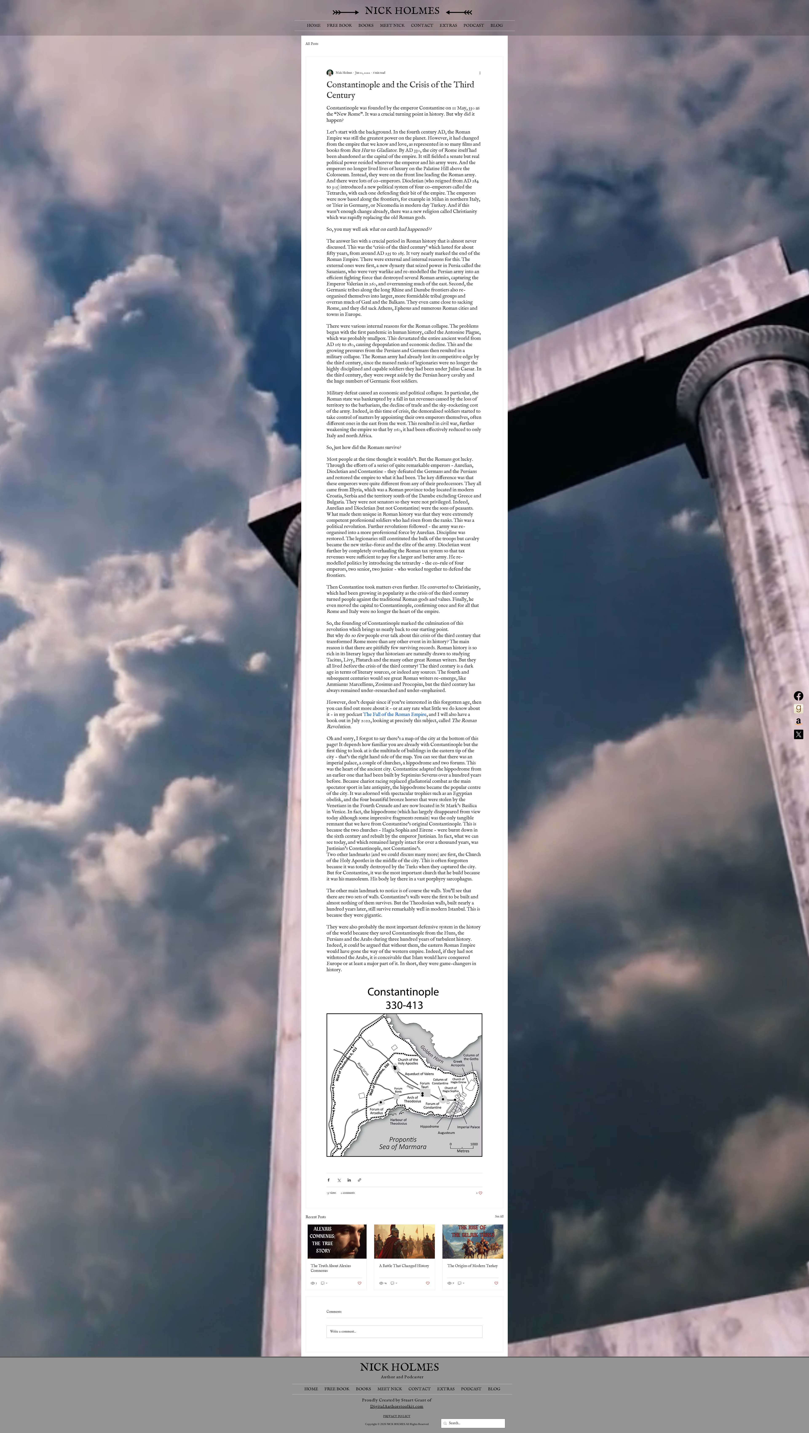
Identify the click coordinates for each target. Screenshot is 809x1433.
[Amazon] (798, 721)
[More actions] (479, 72)
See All (499, 1216)
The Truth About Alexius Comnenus (331, 1268)
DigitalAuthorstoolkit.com (396, 1406)
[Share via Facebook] (329, 1180)
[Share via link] (360, 1180)
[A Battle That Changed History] (404, 1242)
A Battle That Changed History (404, 1266)
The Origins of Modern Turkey (472, 1266)
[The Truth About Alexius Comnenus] (336, 1242)
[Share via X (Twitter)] (339, 1180)
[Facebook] (798, 696)
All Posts (311, 44)
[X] (798, 734)
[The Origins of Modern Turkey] (472, 1242)
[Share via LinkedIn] (349, 1180)
